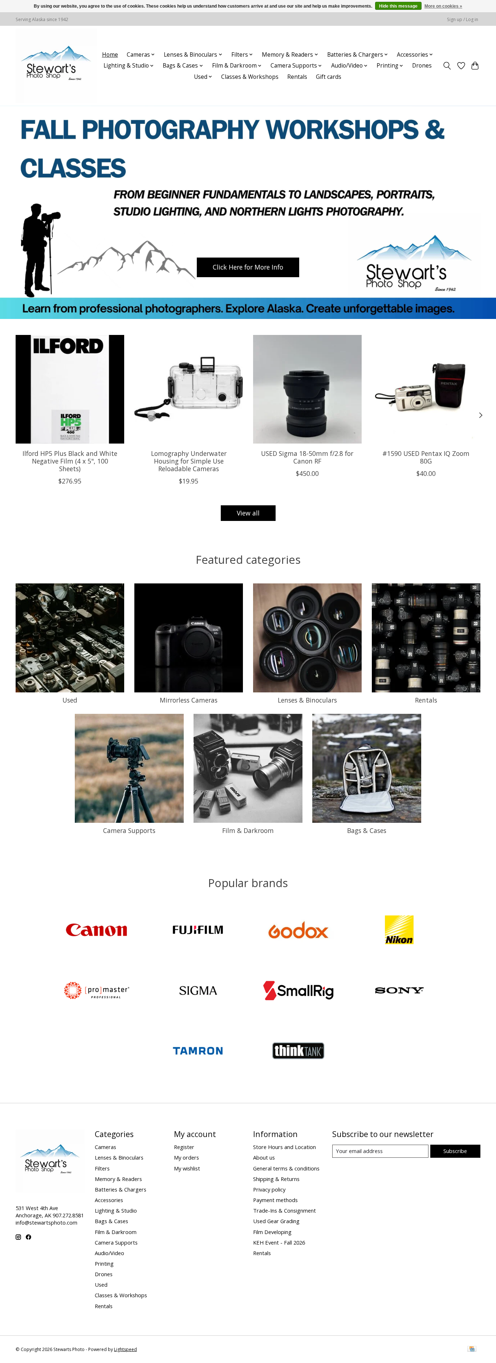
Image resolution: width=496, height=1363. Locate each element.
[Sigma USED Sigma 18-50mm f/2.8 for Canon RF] (307, 389)
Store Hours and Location (284, 1146)
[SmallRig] (298, 991)
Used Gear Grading (276, 1221)
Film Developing (272, 1231)
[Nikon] (399, 931)
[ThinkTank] (298, 1052)
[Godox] (298, 931)
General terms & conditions (286, 1168)
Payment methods (275, 1200)
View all (248, 513)
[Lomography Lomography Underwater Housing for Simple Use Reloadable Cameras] (188, 389)
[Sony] (399, 991)
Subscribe (455, 1150)
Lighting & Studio (116, 1210)
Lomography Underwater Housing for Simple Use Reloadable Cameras (189, 461)
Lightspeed (125, 1349)
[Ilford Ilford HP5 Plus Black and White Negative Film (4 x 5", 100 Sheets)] (70, 389)
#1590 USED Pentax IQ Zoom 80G (425, 457)
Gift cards (328, 77)
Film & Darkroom (248, 830)
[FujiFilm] (197, 931)
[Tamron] (197, 1052)
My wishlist (187, 1168)
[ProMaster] (97, 991)
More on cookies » (443, 6)
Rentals (297, 77)
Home (110, 54)
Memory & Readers (118, 1178)
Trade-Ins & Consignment (284, 1210)
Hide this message (398, 6)
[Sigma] (197, 991)
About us (264, 1157)
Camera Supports (129, 830)
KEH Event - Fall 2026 (279, 1242)
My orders (186, 1157)
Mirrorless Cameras (188, 700)
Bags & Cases (366, 830)
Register (184, 1146)
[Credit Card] (471, 1349)
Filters (102, 1168)
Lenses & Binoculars (307, 700)
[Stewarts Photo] (56, 65)
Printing (104, 1263)
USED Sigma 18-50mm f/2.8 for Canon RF (307, 457)
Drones (422, 65)
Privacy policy (269, 1189)
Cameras (105, 1146)
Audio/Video (109, 1253)
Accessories (109, 1200)
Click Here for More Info (248, 267)
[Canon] (97, 931)
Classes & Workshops (250, 77)
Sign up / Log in (462, 19)
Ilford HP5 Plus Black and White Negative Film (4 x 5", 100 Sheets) (70, 461)
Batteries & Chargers (120, 1189)
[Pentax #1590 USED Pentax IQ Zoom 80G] (426, 389)
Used (69, 700)
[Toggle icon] (447, 65)
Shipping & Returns (276, 1178)
